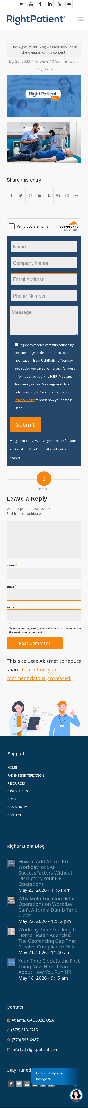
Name (12, 565)
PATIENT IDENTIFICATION (25, 775)
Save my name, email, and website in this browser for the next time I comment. (45, 630)
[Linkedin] (49, 4)
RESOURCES (16, 783)
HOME (12, 767)
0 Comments (62, 61)
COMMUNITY (17, 807)
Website (12, 607)
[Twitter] (21, 4)
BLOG (11, 799)
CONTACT (14, 815)
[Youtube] (30, 4)
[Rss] (59, 4)
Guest (48, 69)
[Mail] (69, 4)
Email (11, 586)
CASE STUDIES (17, 791)
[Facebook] (40, 4)
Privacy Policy (25, 400)
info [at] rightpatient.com (35, 1049)
